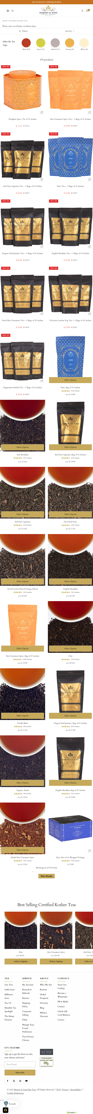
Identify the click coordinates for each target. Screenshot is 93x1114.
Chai (70, 656)
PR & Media (63, 1001)
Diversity (44, 1003)
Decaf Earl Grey (70, 521)
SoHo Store (10, 989)
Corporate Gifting (26, 1013)
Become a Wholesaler (62, 995)
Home (4, 21)
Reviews (43, 989)
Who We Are (46, 984)
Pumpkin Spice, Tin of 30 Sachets (23, 119)
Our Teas (9, 984)
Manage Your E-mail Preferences (28, 1028)
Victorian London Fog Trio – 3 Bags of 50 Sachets (70, 320)
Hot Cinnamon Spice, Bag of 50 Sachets (22, 656)
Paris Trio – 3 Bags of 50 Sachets (70, 186)
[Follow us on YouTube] (26, 1081)
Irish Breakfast (22, 454)
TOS (58, 1089)
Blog (42, 1007)
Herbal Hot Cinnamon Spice (22, 857)
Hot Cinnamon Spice (56, 952)
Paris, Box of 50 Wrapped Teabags (70, 857)
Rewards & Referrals (27, 991)
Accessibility (75, 1089)
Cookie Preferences (15, 1093)
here (34, 26)
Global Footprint (44, 996)
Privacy (65, 1089)
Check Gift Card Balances (64, 1013)
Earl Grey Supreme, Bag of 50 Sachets (70, 454)
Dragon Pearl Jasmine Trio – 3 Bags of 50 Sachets (22, 253)
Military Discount (44, 1014)
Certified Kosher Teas (18, 21)
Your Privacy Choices (28, 1038)
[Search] (13, 11)
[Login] (82, 11)
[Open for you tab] (5, 1110)
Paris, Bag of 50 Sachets (70, 387)
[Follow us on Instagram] (20, 1081)
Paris (21, 952)
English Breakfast (70, 589)
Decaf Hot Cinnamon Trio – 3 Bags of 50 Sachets (22, 320)
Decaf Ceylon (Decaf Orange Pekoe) (22, 589)
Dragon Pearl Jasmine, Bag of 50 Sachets (70, 723)
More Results (46, 876)
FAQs (24, 1019)
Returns (25, 998)
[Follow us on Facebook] (8, 1081)
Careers (61, 1019)
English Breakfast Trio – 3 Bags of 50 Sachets (70, 253)
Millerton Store (9, 996)
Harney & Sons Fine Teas (25, 1089)
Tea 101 (8, 1003)
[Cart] (87, 11)
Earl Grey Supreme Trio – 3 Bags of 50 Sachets (22, 186)
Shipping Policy (26, 1005)
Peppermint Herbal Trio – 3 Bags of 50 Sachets (22, 387)
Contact (61, 1006)
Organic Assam (22, 790)
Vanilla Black (22, 723)
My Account (27, 984)
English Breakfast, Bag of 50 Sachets (70, 790)
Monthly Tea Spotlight (10, 1009)
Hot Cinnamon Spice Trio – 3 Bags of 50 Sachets (70, 119)
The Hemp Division (9, 1018)
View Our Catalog (62, 986)
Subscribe (20, 1072)
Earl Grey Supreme (22, 521)
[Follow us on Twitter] (14, 1081)
